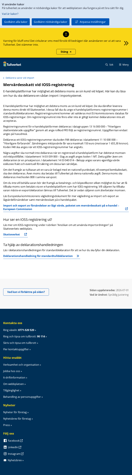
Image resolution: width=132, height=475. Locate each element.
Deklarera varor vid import (20, 77)
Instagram (14, 454)
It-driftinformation (14, 377)
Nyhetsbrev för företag (17, 418)
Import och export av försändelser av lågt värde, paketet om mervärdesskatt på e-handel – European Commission (61, 207)
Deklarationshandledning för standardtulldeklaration (38, 256)
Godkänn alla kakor (16, 22)
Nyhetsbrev (15, 460)
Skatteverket (11, 234)
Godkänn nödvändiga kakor (50, 22)
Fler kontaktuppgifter (16, 349)
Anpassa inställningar (93, 22)
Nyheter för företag (15, 412)
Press (6, 425)
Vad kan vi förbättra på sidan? (28, 292)
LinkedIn (13, 447)
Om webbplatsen (13, 384)
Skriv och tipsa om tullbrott (19, 343)
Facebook (14, 440)
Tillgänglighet (11, 390)
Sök (111, 64)
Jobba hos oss (11, 371)
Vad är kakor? (10, 14)
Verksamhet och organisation (21, 364)
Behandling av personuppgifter (22, 397)
